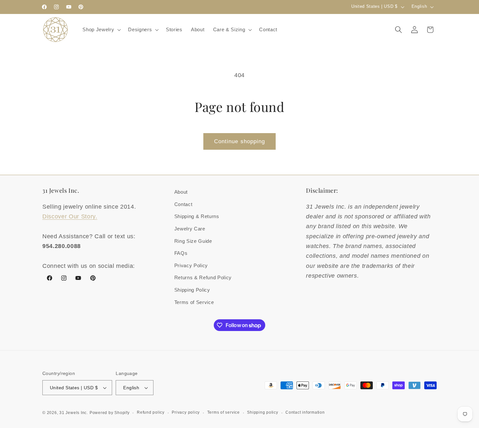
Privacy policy (186, 412)
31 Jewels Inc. (73, 412)
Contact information (305, 412)
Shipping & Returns (196, 216)
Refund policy (151, 412)
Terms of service (223, 412)
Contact (183, 204)
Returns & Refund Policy (203, 277)
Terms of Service (194, 302)
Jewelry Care (189, 228)
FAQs (181, 253)
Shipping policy (262, 412)
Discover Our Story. (69, 216)
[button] (101, 29)
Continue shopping (239, 141)
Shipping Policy (192, 290)
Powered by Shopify (110, 412)
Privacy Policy (191, 265)
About (181, 192)
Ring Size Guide (193, 241)
